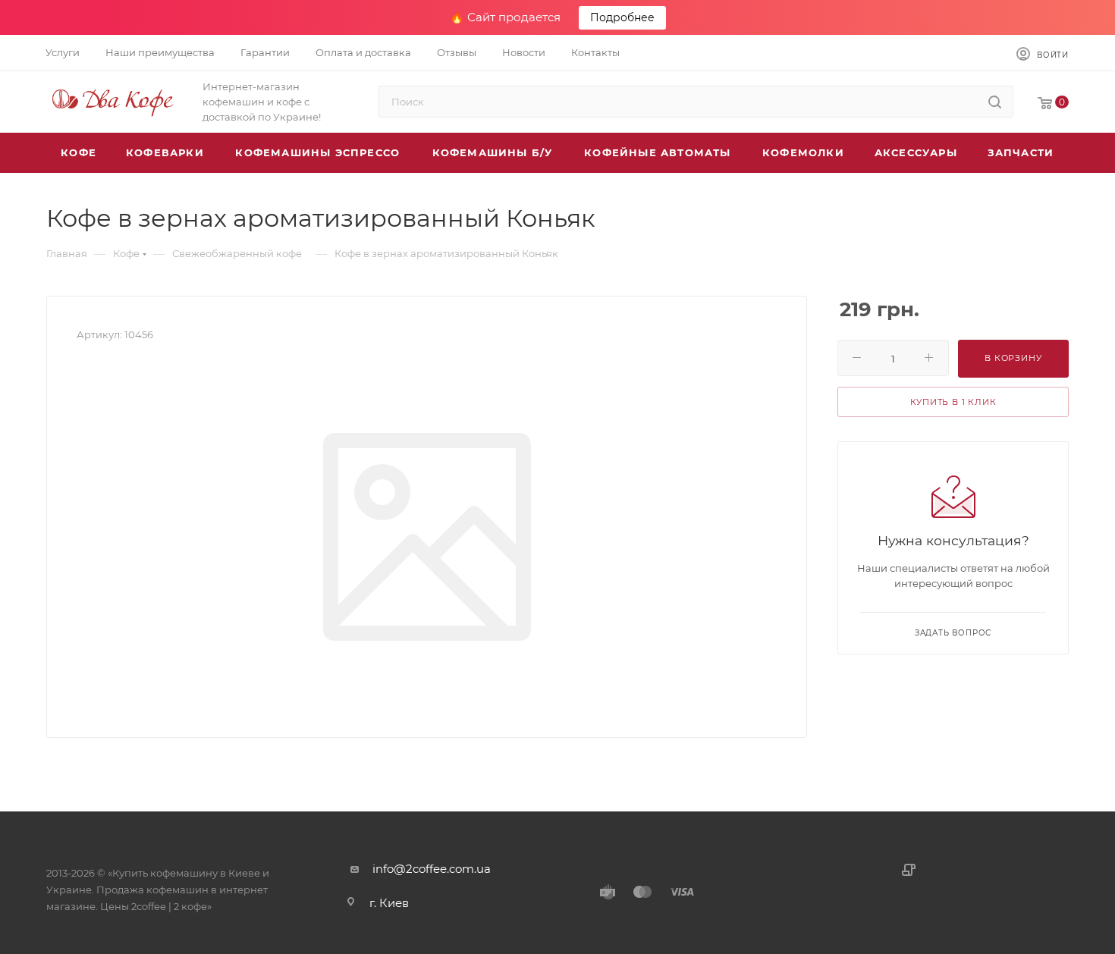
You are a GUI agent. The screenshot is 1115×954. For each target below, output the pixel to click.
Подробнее (622, 17)
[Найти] (994, 102)
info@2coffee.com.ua (431, 868)
